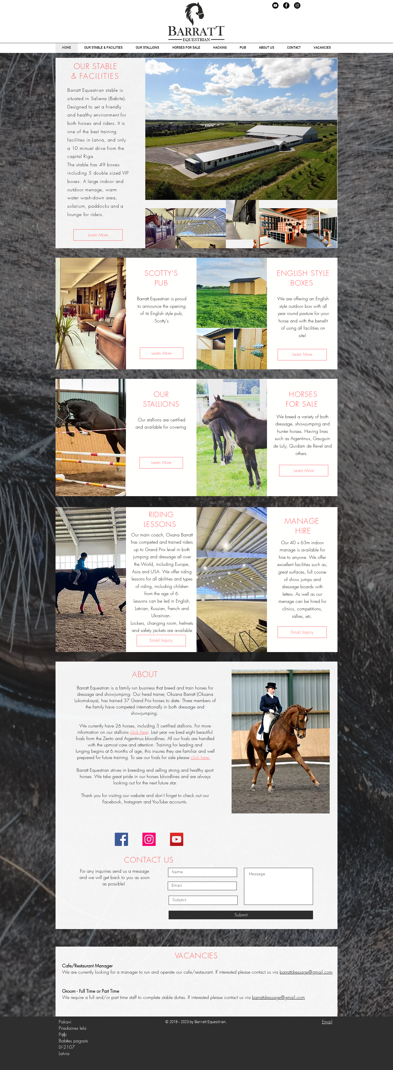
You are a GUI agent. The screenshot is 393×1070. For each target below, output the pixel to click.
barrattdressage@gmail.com (306, 972)
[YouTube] (275, 5)
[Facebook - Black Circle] (286, 5)
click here (200, 757)
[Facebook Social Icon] (121, 839)
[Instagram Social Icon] (149, 839)
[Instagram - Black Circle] (297, 5)
